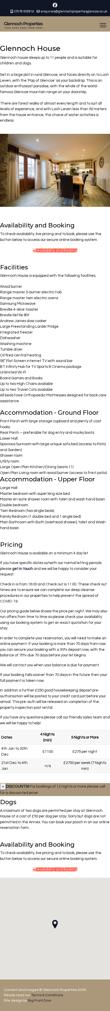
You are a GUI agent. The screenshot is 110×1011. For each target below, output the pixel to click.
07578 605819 (24, 11)
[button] (55, 924)
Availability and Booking (56, 250)
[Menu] (103, 25)
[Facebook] (55, 5)
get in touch (22, 569)
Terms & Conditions (47, 995)
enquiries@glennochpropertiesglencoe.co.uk (74, 11)
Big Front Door (39, 1000)
